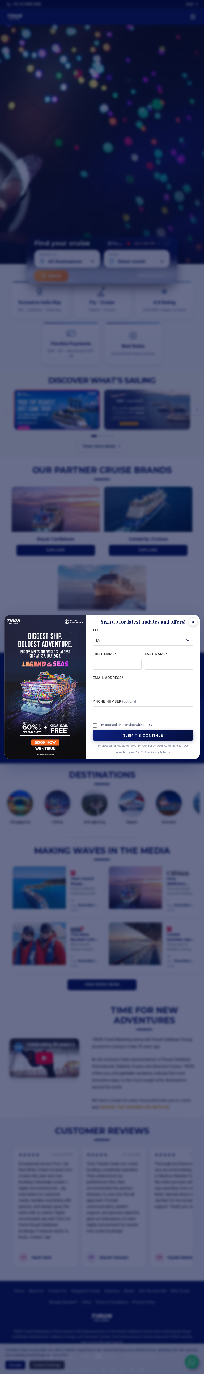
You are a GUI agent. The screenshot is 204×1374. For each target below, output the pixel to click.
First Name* (104, 654)
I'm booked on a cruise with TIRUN (126, 725)
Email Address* (108, 678)
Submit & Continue (143, 735)
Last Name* (156, 654)
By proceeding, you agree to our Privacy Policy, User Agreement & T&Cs (143, 745)
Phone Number (115, 701)
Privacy (154, 752)
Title (98, 630)
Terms (167, 752)
